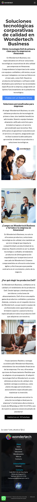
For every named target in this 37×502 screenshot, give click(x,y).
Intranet (18, 466)
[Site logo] (7, 3)
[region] (18, 462)
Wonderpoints (18, 454)
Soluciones (18, 452)
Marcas (18, 456)
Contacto (18, 459)
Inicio (18, 447)
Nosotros (18, 449)
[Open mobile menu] (35, 3)
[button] (18, 98)
